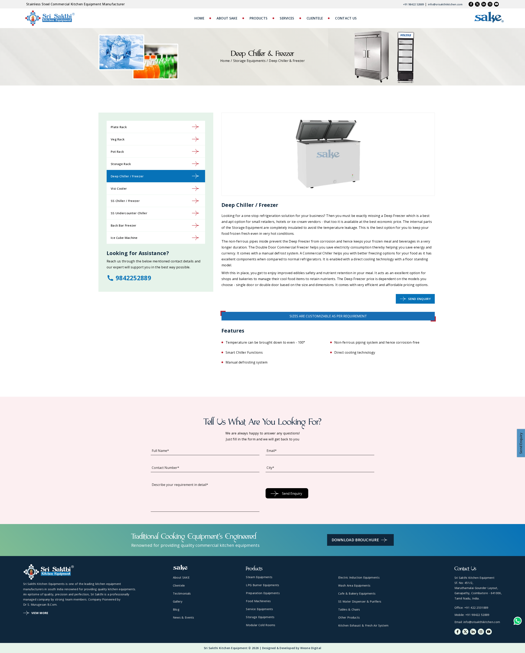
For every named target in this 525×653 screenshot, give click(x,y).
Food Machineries (258, 601)
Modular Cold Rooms (260, 625)
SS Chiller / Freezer (125, 201)
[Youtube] (496, 4)
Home (225, 60)
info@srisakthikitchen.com (445, 4)
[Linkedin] (483, 4)
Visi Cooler (119, 188)
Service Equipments (259, 609)
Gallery (177, 601)
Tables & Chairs (349, 609)
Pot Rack (117, 151)
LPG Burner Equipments (262, 585)
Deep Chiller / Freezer (127, 176)
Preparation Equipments (263, 593)
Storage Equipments (249, 60)
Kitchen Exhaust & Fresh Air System (363, 625)
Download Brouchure (355, 539)
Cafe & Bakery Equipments (356, 593)
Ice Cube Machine (124, 238)
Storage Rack (121, 164)
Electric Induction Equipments (359, 577)
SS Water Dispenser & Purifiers (359, 601)
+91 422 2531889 (476, 608)
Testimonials (182, 593)
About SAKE (181, 577)
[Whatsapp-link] (518, 622)
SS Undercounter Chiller (129, 213)
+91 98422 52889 (413, 4)
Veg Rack (117, 139)
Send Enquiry (419, 299)
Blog (176, 609)
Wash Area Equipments (354, 585)
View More (39, 613)
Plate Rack (119, 127)
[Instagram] (490, 4)
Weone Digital (310, 648)
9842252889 (133, 278)
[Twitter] (477, 4)
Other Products (349, 617)
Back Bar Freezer (123, 225)
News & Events (183, 617)
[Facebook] (471, 4)
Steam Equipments (259, 577)
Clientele (179, 585)
